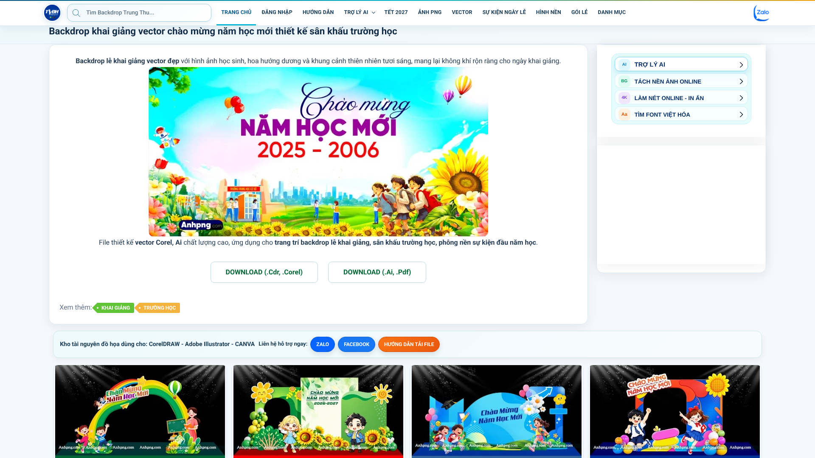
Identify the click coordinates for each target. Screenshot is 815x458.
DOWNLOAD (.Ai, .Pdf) (377, 272)
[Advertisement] (681, 204)
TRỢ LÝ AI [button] (356, 12)
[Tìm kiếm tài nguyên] (76, 12)
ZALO (322, 344)
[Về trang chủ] (52, 12)
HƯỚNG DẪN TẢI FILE (409, 344)
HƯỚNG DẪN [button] (318, 12)
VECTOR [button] (462, 12)
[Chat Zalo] (762, 12)
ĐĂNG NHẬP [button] (276, 12)
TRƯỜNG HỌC (159, 308)
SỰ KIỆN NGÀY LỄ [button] (504, 12)
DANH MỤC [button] (612, 12)
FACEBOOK (356, 344)
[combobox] (139, 13)
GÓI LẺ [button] (579, 12)
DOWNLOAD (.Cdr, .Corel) (264, 272)
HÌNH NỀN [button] (548, 12)
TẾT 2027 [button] (396, 12)
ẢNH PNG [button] (430, 12)
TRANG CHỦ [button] (236, 12)
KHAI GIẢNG (115, 308)
